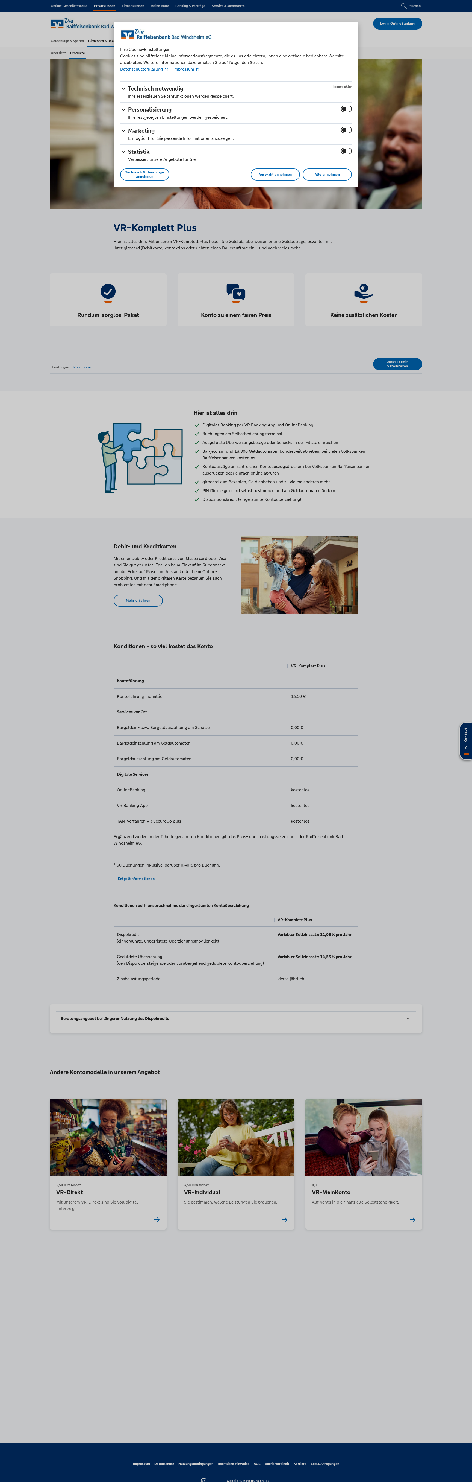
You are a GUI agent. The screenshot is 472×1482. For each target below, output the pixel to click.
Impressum (183, 69)
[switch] (346, 109)
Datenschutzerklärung (142, 69)
